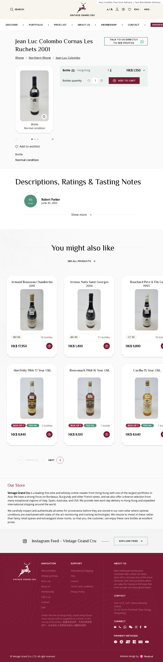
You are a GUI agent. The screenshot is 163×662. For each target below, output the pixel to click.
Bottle (67, 70)
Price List (46, 581)
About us (45, 586)
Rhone (19, 58)
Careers (75, 581)
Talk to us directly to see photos (124, 41)
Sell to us (46, 596)
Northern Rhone (40, 58)
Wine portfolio (48, 570)
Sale (43, 607)
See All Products (79, 261)
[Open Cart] (123, 9)
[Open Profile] (117, 9)
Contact (45, 602)
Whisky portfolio (49, 575)
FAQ (73, 575)
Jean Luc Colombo (68, 58)
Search (19, 9)
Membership (47, 591)
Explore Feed (128, 541)
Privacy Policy (78, 591)
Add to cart (127, 80)
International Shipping (82, 570)
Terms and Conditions (82, 586)
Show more (79, 214)
